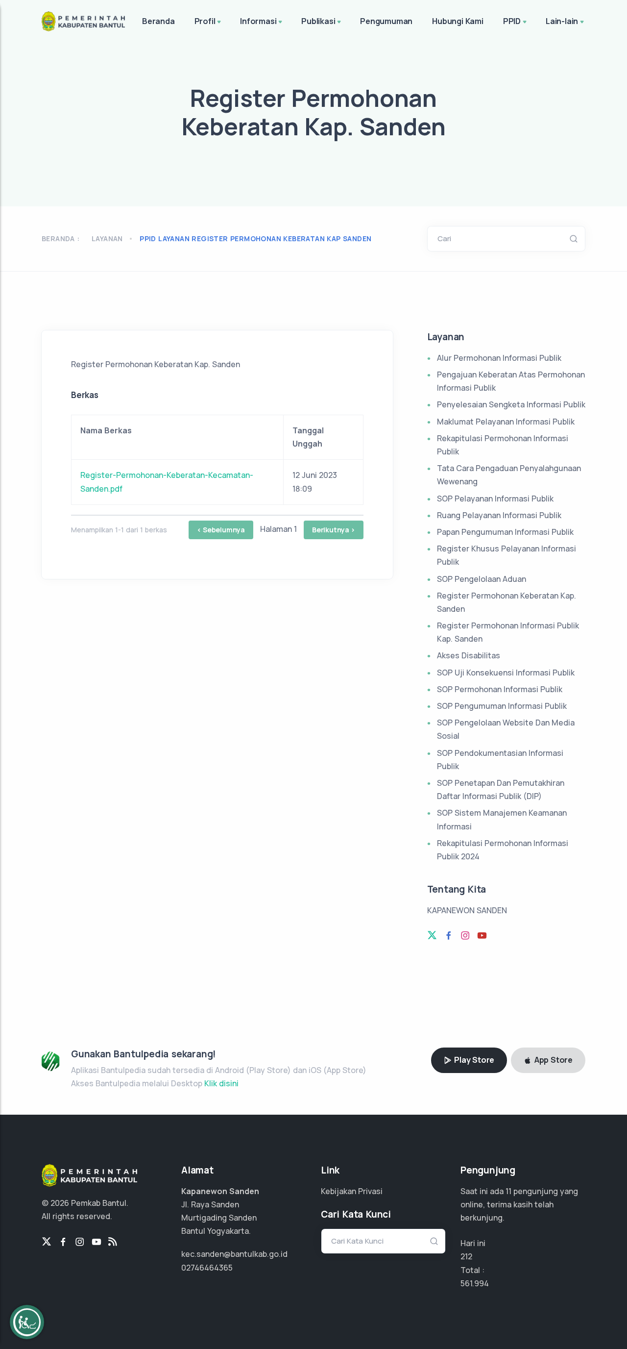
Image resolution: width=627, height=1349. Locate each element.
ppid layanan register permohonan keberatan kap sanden (255, 238)
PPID (512, 21)
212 (466, 1256)
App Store (552, 1059)
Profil (205, 21)
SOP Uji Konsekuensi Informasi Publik (506, 672)
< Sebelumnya (221, 529)
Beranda (158, 21)
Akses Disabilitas (468, 655)
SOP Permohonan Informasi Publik (499, 689)
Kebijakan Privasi (352, 1191)
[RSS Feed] (112, 1242)
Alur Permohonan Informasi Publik (499, 357)
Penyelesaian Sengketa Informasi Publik (511, 404)
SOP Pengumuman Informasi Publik (502, 705)
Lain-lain (562, 21)
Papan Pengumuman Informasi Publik (505, 531)
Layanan (107, 238)
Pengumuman (386, 21)
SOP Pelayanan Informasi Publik (495, 498)
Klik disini (221, 1083)
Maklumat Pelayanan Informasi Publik (506, 421)
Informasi (258, 21)
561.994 (474, 1283)
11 (508, 1191)
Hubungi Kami (457, 21)
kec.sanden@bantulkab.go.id (234, 1254)
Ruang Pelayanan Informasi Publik (499, 515)
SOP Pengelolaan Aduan (481, 579)
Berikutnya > (333, 529)
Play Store (473, 1059)
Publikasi (318, 21)
